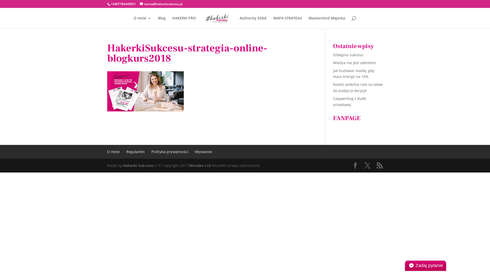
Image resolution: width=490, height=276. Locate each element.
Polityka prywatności (169, 151)
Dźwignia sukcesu (348, 54)
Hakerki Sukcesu (138, 165)
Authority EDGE (253, 18)
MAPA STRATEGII (287, 18)
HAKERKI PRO (184, 18)
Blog (162, 18)
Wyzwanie (203, 151)
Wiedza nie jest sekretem (354, 62)
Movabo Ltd (200, 165)
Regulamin (135, 151)
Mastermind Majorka (327, 18)
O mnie (140, 18)
